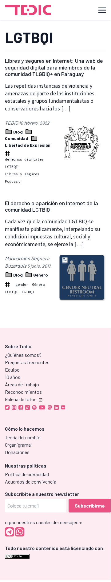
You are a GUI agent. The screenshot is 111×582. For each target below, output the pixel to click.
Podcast (12, 181)
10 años (12, 377)
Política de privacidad (27, 474)
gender (21, 284)
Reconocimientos (23, 392)
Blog (18, 131)
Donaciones (17, 452)
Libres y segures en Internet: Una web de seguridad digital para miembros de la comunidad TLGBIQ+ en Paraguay (54, 67)
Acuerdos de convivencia (30, 481)
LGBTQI (11, 291)
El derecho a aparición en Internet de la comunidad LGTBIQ (51, 206)
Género (40, 274)
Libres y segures (22, 174)
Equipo (12, 370)
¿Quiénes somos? (23, 355)
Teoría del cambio (23, 437)
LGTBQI (11, 166)
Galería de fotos (21, 399)
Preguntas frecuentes (27, 362)
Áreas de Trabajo (22, 384)
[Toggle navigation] (102, 10)
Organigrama (18, 445)
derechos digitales (24, 159)
